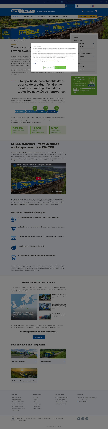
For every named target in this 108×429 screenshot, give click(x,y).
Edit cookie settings (48, 67)
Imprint (34, 63)
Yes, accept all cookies (60, 67)
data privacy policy (49, 59)
